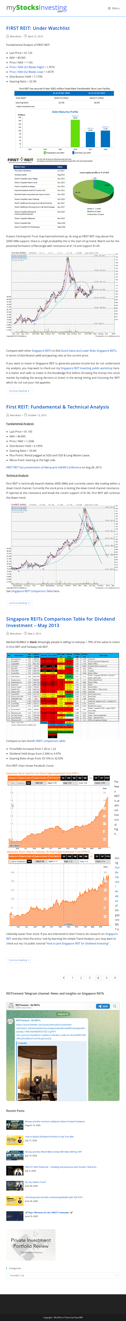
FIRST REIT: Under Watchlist (38, 28)
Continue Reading (20, 391)
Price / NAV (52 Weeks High (26, 67)
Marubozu (15, 36)
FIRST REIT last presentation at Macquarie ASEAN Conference (43, 467)
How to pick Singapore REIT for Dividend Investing (77, 943)
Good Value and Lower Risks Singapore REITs (88, 350)
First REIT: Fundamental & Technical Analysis (57, 407)
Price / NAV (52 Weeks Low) (26, 72)
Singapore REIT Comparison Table (32, 591)
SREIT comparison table (50, 741)
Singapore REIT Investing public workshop (87, 368)
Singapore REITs (42, 350)
